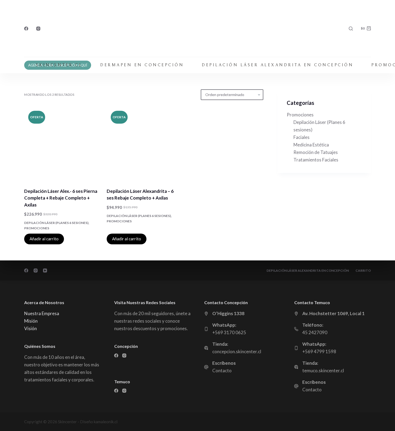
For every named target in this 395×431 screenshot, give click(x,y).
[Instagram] (38, 29)
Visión (30, 328)
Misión (31, 321)
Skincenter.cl (59, 65)
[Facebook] (26, 29)
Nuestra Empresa (41, 313)
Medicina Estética (311, 145)
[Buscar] (351, 29)
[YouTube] (45, 270)
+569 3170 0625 (229, 332)
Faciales (301, 137)
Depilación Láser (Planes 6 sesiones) (56, 223)
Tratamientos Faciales (315, 160)
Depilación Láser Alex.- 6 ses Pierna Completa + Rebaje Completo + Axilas (60, 198)
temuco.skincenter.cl (323, 370)
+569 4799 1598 (319, 351)
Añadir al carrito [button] (44, 238)
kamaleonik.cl (105, 421)
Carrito (363, 270)
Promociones (36, 228)
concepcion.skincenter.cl (236, 351)
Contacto (222, 370)
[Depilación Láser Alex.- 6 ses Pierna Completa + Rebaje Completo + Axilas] (61, 144)
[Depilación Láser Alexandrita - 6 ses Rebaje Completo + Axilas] (144, 144)
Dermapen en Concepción (142, 65)
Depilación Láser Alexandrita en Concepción (277, 65)
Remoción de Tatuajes (315, 152)
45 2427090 (314, 332)
